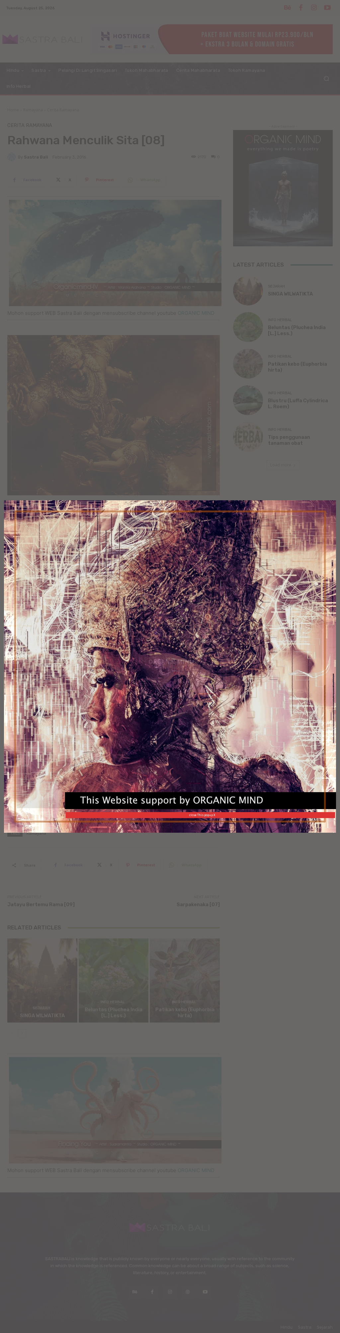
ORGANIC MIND (171, 662)
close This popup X (202, 815)
